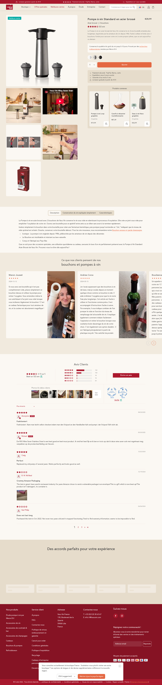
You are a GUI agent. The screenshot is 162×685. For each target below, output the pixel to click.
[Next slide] (154, 343)
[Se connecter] (149, 7)
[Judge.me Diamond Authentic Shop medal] (111, 392)
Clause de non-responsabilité (92, 682)
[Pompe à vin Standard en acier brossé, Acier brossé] (95, 57)
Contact (102, 7)
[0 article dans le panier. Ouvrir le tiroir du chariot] (153, 7)
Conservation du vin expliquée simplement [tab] (79, 213)
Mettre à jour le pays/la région (91, 676)
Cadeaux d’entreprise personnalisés (40, 661)
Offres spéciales (40, 7)
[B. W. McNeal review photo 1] (22, 495)
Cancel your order (39, 641)
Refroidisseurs (11, 650)
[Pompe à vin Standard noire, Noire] (100, 57)
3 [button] (81, 527)
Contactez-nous (38, 625)
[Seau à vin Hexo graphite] (140, 101)
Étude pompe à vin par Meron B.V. (15, 616)
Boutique (25, 7)
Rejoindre (147, 644)
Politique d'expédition (40, 650)
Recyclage (36, 655)
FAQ (33, 620)
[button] (93, 27)
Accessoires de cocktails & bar (16, 629)
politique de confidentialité (51, 682)
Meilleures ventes (57, 7)
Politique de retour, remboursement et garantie (39, 633)
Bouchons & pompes (14, 646)
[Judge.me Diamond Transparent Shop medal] (122, 392)
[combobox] (123, 7)
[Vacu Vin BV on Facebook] (115, 616)
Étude (81, 7)
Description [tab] (54, 213)
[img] (22, 413)
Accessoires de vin (13, 623)
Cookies (108, 682)
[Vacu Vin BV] (9, 7)
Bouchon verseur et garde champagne (127, 230)
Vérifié (116, 400)
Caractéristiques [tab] (105, 213)
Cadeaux (9, 641)
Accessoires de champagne (16, 636)
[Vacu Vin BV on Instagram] (122, 616)
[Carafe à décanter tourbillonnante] (119, 101)
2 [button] (78, 527)
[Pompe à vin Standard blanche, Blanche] (90, 57)
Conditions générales (40, 646)
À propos (71, 7)
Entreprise (91, 7)
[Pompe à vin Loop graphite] (99, 101)
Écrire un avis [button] (126, 375)
